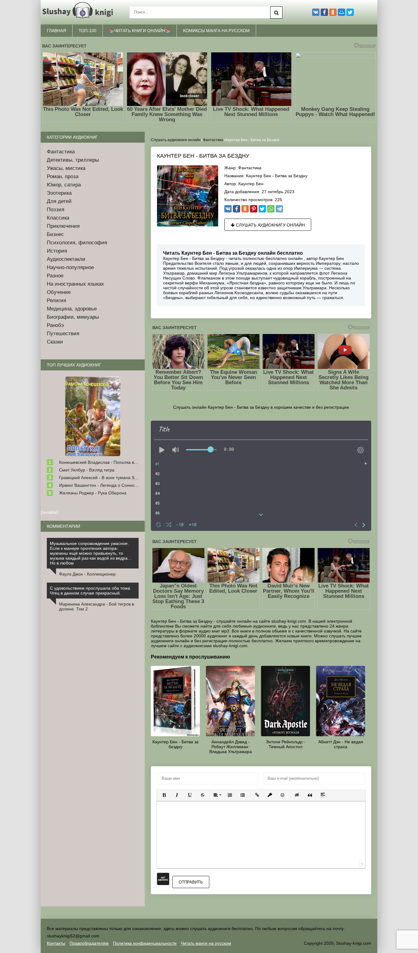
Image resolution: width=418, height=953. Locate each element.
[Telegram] (279, 208)
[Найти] (276, 12)
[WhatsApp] (270, 208)
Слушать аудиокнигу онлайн (270, 225)
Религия (56, 300)
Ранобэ (55, 325)
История (57, 251)
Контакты (56, 943)
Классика (58, 218)
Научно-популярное (70, 267)
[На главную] (79, 12)
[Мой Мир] (341, 12)
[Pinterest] (253, 208)
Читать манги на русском (206, 943)
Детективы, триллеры (73, 160)
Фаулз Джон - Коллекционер (87, 574)
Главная (56, 30)
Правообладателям (89, 943)
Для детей (59, 201)
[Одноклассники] (245, 208)
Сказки (55, 342)
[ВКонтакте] (228, 208)
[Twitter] (262, 208)
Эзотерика (59, 193)
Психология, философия (77, 243)
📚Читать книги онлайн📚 (139, 30)
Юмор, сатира (64, 185)
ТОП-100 (87, 30)
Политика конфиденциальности (145, 943)
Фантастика (249, 167)
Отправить (191, 882)
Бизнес (55, 234)
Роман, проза (62, 176)
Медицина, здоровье (72, 309)
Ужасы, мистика (66, 168)
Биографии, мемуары (73, 317)
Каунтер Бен (250, 183)
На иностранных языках (75, 284)
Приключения (63, 226)
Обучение (59, 292)
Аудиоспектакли (66, 259)
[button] (164, 795)
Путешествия (63, 333)
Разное (55, 276)
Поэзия (55, 209)
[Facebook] (236, 208)
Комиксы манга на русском (216, 30)
